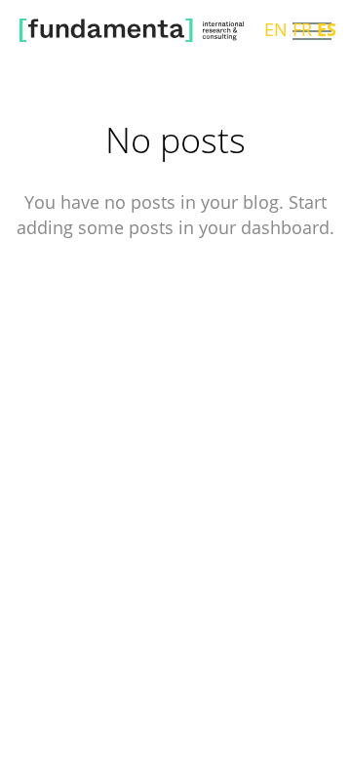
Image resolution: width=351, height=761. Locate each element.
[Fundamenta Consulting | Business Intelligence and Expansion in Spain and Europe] (132, 32)
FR (302, 29)
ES (326, 29)
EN (276, 29)
